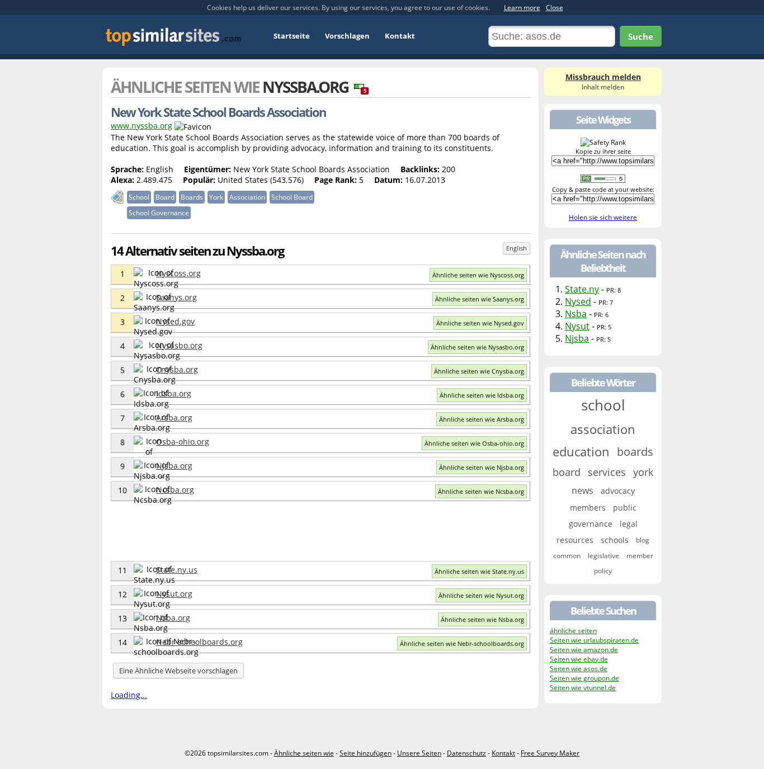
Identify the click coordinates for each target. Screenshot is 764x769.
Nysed (578, 301)
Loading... (129, 695)
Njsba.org (174, 465)
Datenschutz (466, 753)
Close (554, 7)
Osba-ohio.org (182, 441)
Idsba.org (173, 393)
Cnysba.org (177, 369)
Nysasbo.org (179, 345)
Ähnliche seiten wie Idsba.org (482, 395)
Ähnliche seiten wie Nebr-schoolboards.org (462, 643)
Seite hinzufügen (365, 753)
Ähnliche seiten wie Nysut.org (481, 595)
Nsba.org (173, 617)
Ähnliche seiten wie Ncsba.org (481, 491)
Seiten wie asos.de (578, 668)
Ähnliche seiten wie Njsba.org (481, 467)
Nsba (576, 314)
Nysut (577, 326)
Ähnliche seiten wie (304, 753)
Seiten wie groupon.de (584, 678)
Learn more (522, 7)
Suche (640, 36)
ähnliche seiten (573, 630)
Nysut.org (174, 593)
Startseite (291, 36)
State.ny (582, 289)
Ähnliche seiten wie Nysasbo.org (477, 347)
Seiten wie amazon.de (584, 649)
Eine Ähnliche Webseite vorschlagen (178, 671)
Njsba (577, 338)
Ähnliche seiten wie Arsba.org (481, 419)
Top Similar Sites (173, 37)
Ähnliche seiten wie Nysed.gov (480, 323)
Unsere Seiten (419, 753)
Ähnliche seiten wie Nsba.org (482, 619)
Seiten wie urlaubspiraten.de (594, 640)
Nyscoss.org (178, 273)
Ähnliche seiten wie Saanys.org (479, 299)
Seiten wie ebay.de (579, 659)
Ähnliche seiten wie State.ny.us (479, 571)
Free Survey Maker (550, 753)
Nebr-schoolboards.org (199, 641)
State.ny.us (176, 569)
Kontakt (400, 36)
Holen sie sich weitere (603, 217)
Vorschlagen (347, 36)
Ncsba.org (175, 489)
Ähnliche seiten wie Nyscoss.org (478, 275)
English (516, 248)
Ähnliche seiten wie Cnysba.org (479, 371)
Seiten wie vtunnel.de (583, 687)
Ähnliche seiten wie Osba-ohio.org (474, 443)
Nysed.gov (175, 321)
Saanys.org (176, 297)
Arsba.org (174, 417)
